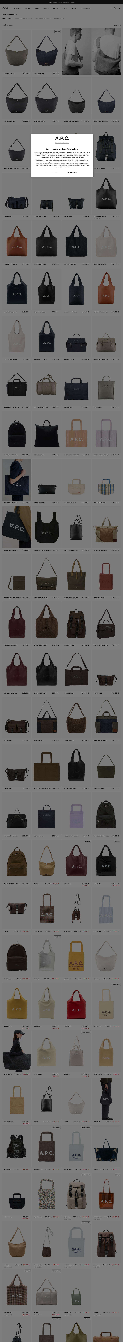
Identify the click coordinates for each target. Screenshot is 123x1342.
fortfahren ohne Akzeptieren (62, 143)
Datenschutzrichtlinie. (64, 167)
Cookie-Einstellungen (51, 172)
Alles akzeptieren (72, 172)
